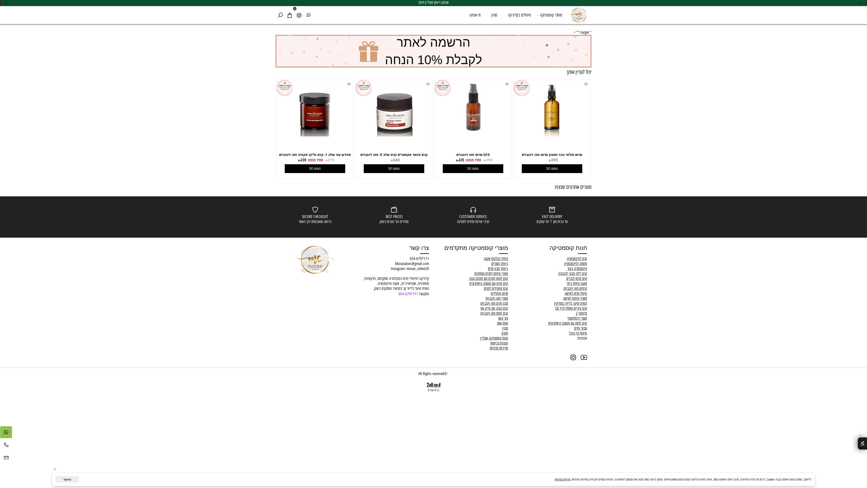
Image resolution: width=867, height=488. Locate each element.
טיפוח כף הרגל (578, 333)
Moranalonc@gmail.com (412, 263)
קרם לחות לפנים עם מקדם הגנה (488, 278)
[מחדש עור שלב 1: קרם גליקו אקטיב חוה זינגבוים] (315, 135)
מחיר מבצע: (472, 159)
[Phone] (6, 446)
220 (303, 159)
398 (489, 160)
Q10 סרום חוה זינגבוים (473, 154)
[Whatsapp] (308, 15)
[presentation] (7, 3)
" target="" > (583, 32)
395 (554, 160)
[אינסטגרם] (299, 15)
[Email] (6, 459)
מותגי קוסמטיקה (551, 15)
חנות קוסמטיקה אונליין (494, 338)
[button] (552, 168)
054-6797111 (419, 258)
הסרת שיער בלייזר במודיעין (570, 303)
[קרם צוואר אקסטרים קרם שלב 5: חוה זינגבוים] (394, 135)
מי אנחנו (475, 15)
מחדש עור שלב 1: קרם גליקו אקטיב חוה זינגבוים (315, 154)
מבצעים (582, 338)
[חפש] (280, 15)
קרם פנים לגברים (576, 278)
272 (331, 160)
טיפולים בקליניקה (519, 15)
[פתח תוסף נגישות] (862, 443)
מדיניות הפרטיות (562, 479)
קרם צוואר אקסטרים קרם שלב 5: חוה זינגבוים (394, 154)
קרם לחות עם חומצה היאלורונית (567, 323)
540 (396, 160)
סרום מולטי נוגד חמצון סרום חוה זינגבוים (552, 154)
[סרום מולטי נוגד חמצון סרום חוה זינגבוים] (552, 135)
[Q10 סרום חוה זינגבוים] (473, 135)
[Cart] (289, 15)
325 (461, 159)
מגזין (494, 15)
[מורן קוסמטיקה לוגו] (579, 14)
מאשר (67, 479)
